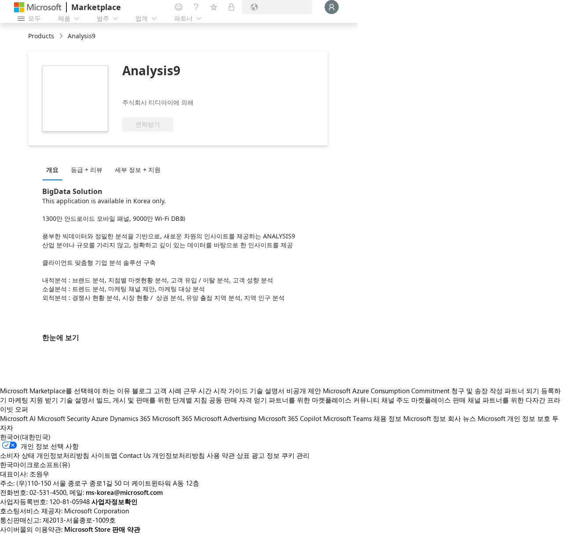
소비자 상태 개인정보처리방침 (44, 455)
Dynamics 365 (130, 418)
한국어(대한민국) (25, 436)
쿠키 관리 (296, 455)
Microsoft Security (63, 418)
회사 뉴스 (462, 418)
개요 (52, 169)
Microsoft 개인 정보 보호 (514, 418)
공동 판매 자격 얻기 (238, 399)
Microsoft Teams (347, 418)
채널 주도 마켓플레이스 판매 (423, 399)
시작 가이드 (230, 390)
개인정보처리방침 (178, 455)
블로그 (142, 390)
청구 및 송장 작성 (477, 390)
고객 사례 (168, 390)
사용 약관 (221, 455)
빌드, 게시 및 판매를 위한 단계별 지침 (151, 399)
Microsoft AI (18, 418)
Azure (99, 418)
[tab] (54, 169)
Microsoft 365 (172, 418)
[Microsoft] (38, 7)
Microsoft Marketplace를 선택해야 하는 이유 (65, 390)
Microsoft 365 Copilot (290, 418)
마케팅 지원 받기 (33, 399)
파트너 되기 (522, 390)
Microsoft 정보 (424, 418)
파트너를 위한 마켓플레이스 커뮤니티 (324, 399)
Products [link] (41, 36)
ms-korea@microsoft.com (124, 492)
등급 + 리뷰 (86, 169)
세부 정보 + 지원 (138, 169)
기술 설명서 (267, 390)
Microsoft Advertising (225, 418)
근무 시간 (197, 390)
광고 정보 (266, 455)
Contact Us (134, 455)
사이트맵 (104, 455)
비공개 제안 (303, 390)
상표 (243, 455)
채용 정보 (387, 418)
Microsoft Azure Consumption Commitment (387, 390)
